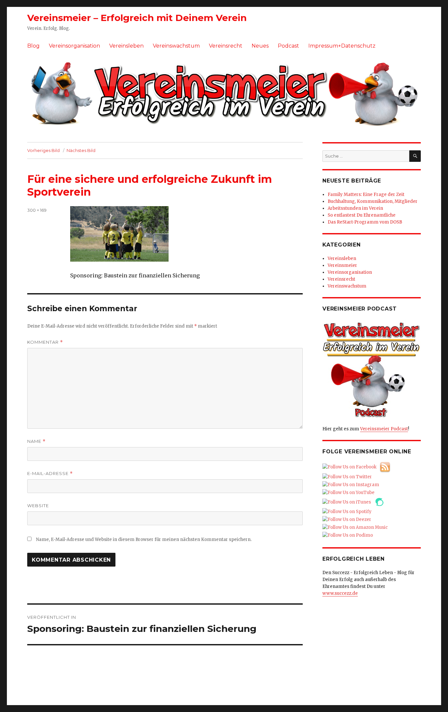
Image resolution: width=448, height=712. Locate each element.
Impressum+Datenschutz (342, 46)
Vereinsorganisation (74, 46)
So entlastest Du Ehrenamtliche (362, 215)
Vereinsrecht (225, 46)
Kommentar (45, 342)
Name (36, 441)
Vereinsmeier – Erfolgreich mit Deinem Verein (137, 17)
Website (38, 505)
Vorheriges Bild (43, 150)
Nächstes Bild (81, 150)
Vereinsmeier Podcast (384, 429)
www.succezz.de (340, 593)
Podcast (288, 46)
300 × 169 (37, 210)
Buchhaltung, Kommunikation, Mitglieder (372, 201)
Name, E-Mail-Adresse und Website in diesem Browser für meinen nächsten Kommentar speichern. (144, 539)
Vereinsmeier (342, 265)
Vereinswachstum (176, 46)
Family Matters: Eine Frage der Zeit (366, 194)
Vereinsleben (126, 46)
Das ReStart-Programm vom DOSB (365, 222)
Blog (33, 46)
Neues (260, 46)
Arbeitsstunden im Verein (355, 208)
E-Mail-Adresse (50, 473)
